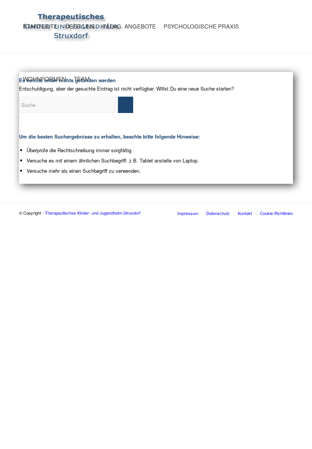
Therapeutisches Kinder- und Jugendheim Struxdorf (92, 213)
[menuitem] (40, 26)
